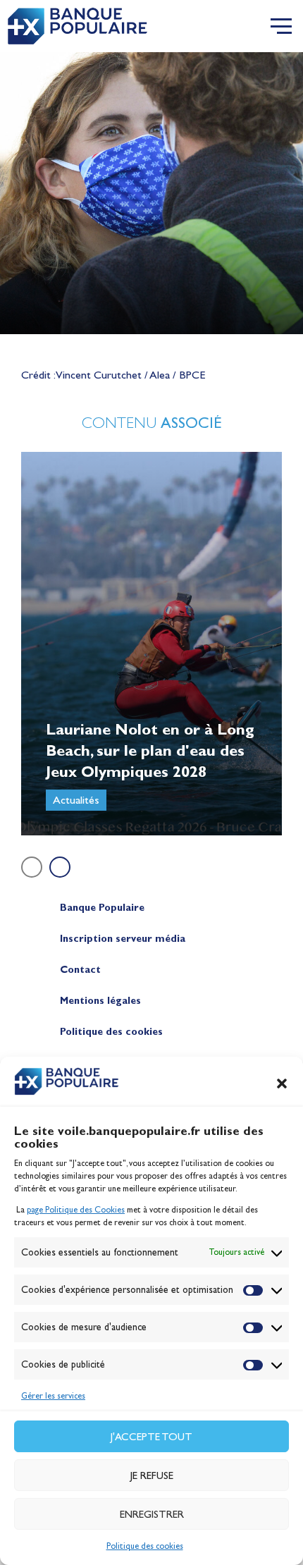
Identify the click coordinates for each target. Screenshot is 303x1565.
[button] (282, 1083)
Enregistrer (152, 1514)
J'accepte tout (151, 1436)
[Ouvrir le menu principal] (281, 26)
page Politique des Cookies (76, 1210)
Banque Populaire (102, 908)
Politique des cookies (144, 1546)
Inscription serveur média (122, 939)
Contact (80, 970)
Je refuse (151, 1475)
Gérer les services (53, 1396)
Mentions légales (100, 1001)
